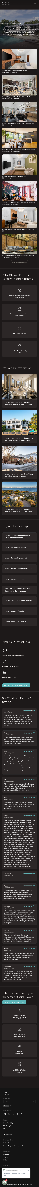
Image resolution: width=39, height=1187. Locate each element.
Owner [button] (12, 1106)
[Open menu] (35, 3)
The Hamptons (8, 1126)
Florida (5, 1129)
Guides (5, 1157)
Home (3, 23)
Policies (6, 1154)
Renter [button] (6, 1106)
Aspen (5, 1132)
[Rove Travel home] (5, 3)
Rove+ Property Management (13, 1146)
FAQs (5, 1160)
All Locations (7, 1135)
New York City (8, 1123)
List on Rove (7, 1143)
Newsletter (7, 1098)
